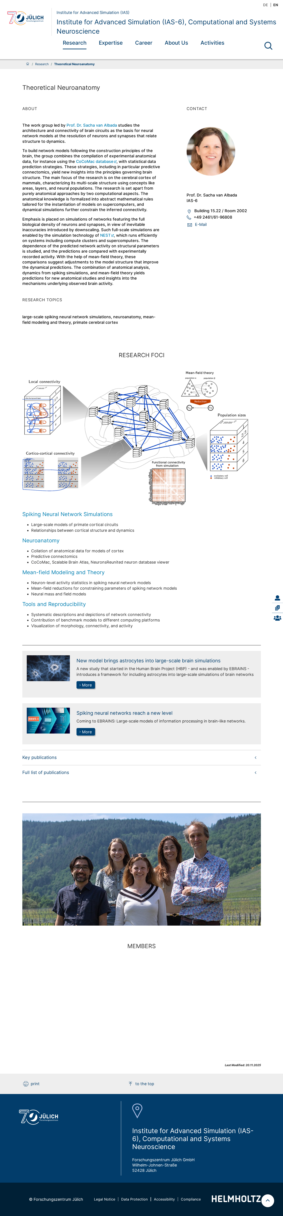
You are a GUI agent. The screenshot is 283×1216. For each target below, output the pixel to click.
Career (143, 43)
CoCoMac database (94, 161)
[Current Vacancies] (277, 618)
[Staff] (277, 598)
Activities (212, 43)
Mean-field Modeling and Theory (63, 572)
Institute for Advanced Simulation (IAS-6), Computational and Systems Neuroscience (166, 26)
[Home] (28, 64)
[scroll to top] (267, 1200)
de (265, 5)
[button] (141, 757)
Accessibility (164, 1199)
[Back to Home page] (28, 22)
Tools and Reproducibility (54, 604)
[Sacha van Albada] (224, 151)
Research (74, 43)
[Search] (268, 46)
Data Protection (134, 1199)
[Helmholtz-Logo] (236, 1200)
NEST (105, 235)
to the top (144, 1083)
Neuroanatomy (40, 540)
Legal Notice (104, 1199)
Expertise (111, 43)
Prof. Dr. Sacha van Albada (92, 125)
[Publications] (277, 608)
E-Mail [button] (201, 224)
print (35, 1083)
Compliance (191, 1199)
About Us (176, 43)
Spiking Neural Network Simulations (67, 514)
